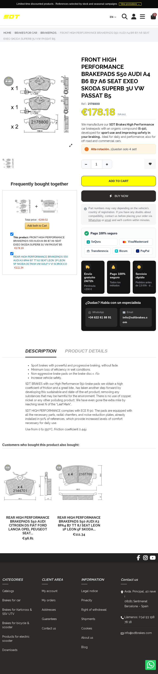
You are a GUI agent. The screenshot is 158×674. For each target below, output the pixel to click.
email (108, 220)
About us (87, 637)
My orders (49, 600)
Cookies (86, 628)
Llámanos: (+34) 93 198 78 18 (139, 619)
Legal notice (89, 591)
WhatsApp (94, 220)
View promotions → (130, 4)
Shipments (88, 619)
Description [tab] (40, 351)
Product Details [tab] (86, 351)
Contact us (49, 628)
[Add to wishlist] (150, 164)
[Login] (133, 17)
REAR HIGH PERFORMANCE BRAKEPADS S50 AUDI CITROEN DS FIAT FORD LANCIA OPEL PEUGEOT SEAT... (27, 525)
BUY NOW (121, 196)
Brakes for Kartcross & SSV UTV (17, 611)
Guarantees (49, 619)
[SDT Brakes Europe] (11, 17)
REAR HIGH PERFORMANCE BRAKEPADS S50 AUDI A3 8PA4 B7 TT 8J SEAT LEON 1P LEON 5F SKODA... (79, 523)
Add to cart (119, 181)
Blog (84, 647)
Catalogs (8, 591)
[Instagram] (145, 559)
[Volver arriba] (107, 164)
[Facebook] (138, 559)
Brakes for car (11, 600)
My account (49, 591)
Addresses (49, 609)
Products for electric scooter (15, 638)
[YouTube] (152, 559)
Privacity (86, 600)
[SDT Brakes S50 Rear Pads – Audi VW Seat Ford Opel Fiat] (27, 482)
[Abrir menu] (142, 17)
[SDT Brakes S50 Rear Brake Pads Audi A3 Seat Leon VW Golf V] (79, 482)
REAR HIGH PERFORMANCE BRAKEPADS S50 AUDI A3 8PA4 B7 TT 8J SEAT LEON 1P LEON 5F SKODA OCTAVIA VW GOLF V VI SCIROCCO (40, 260)
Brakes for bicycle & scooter (15, 625)
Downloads (9, 650)
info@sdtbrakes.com (138, 633)
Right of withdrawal (94, 609)
